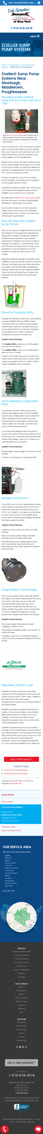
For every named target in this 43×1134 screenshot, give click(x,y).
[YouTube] (20, 1047)
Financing (21, 1005)
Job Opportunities (21, 998)
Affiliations (21, 1009)
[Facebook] (17, 1047)
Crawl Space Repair (21, 955)
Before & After (21, 1026)
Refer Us (21, 994)
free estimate (16, 783)
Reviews (22, 1033)
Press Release (21, 990)
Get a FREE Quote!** (22, 759)
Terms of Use (21, 1122)
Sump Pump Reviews (9, 821)
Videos (21, 1037)
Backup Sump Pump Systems (16, 773)
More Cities (10, 891)
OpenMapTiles (17, 929)
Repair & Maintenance (11, 830)
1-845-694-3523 (21, 1093)
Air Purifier (21, 977)
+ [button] (34, 922)
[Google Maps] (23, 1047)
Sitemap (31, 1122)
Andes (7, 855)
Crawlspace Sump (9, 818)
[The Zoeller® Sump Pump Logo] (14, 664)
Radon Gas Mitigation (21, 970)
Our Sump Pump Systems (12, 807)
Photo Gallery (7, 802)
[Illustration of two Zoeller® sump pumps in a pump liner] (21, 294)
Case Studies (21, 1040)
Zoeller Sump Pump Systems (12, 815)
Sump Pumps (8, 794)
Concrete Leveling (21, 959)
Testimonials (21, 1022)
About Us (21, 987)
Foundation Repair (21, 962)
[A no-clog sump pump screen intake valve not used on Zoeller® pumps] (21, 572)
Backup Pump (7, 812)
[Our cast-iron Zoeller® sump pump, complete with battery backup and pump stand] (21, 121)
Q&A (21, 1012)
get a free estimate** (21, 1063)
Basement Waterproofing (21, 951)
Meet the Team (21, 1001)
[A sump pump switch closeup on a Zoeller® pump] (21, 480)
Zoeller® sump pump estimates (26, 197)
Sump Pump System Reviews (16, 770)
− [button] (34, 925)
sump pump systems (15, 135)
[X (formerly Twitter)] (26, 1047)
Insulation (21, 973)
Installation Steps (8, 827)
